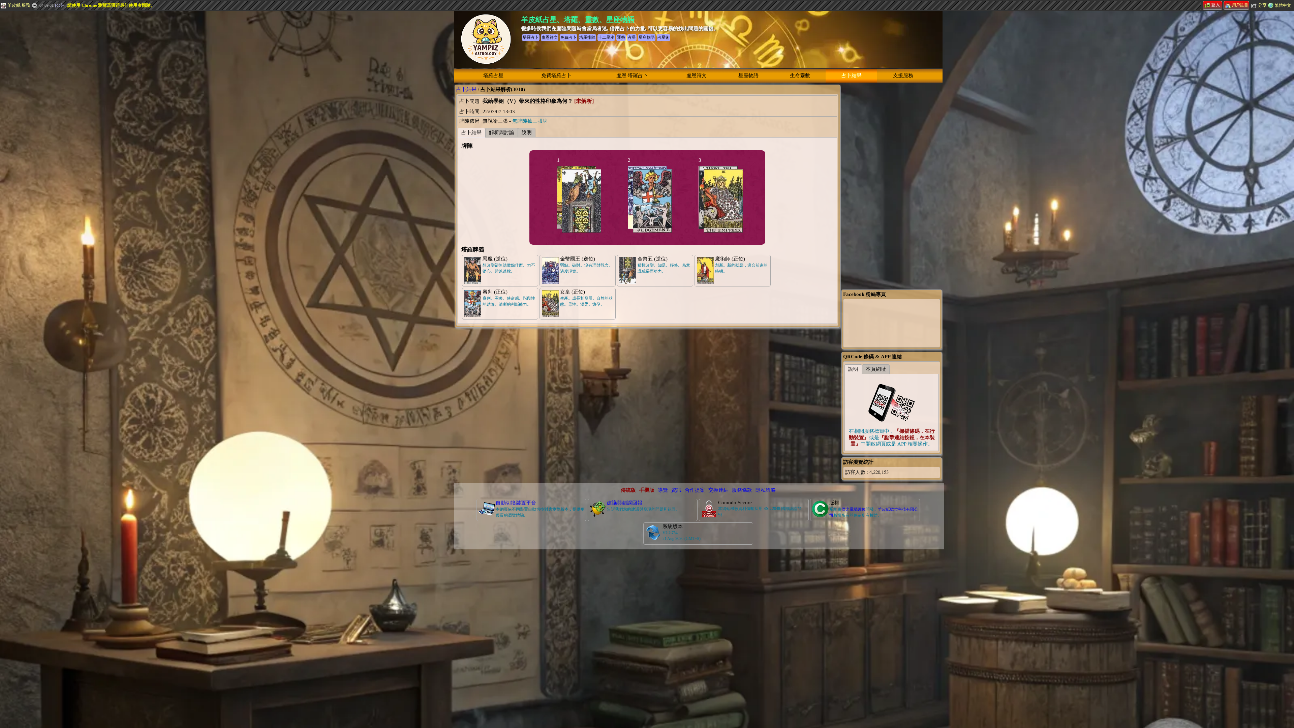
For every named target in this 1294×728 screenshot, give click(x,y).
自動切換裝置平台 (516, 503)
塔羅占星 (493, 75)
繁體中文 (1283, 5)
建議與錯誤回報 (624, 503)
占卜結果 (851, 75)
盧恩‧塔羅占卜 (632, 75)
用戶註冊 (1240, 5)
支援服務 (903, 75)
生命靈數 (800, 75)
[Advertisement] (50, 113)
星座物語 (748, 75)
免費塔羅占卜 (556, 75)
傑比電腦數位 (853, 509)
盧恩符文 (696, 75)
